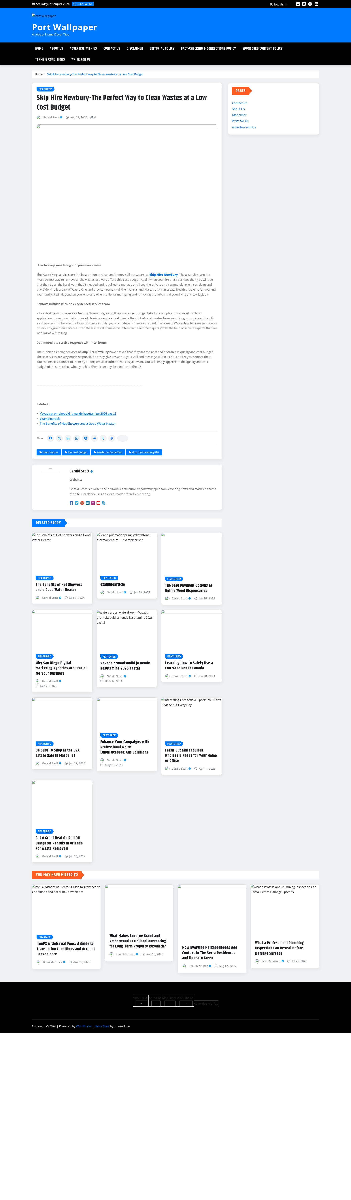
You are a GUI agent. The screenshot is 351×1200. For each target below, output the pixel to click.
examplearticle (50, 419)
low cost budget (77, 452)
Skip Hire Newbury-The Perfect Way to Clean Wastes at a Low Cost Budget (95, 74)
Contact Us (111, 48)
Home (39, 48)
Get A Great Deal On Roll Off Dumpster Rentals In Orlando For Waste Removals (59, 843)
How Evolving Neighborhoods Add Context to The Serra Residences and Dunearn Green (209, 953)
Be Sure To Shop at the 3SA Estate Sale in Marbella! (58, 753)
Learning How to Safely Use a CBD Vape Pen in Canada (189, 666)
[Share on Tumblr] (103, 438)
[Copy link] (122, 438)
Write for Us (80, 59)
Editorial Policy (162, 48)
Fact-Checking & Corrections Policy (208, 48)
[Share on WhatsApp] (76, 438)
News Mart (102, 1026)
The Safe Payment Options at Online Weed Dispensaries (188, 588)
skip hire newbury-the (145, 452)
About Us (56, 48)
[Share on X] (59, 438)
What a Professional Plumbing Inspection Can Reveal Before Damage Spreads (279, 948)
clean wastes (50, 452)
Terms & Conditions (50, 59)
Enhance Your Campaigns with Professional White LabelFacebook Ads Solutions (124, 747)
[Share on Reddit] (94, 438)
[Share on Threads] (111, 438)
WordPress (83, 1026)
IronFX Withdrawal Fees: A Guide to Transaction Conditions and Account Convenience (66, 949)
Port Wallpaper (64, 27)
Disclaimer (135, 48)
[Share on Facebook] (50, 438)
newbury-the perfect (109, 452)
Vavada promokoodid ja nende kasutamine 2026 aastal (78, 414)
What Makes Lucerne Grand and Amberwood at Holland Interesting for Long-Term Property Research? (138, 941)
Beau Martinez (52, 962)
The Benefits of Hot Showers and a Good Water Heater (78, 424)
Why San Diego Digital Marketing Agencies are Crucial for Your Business (61, 668)
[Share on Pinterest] (85, 438)
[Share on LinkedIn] (68, 438)
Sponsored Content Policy (263, 48)
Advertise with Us (83, 48)
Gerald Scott (51, 117)
